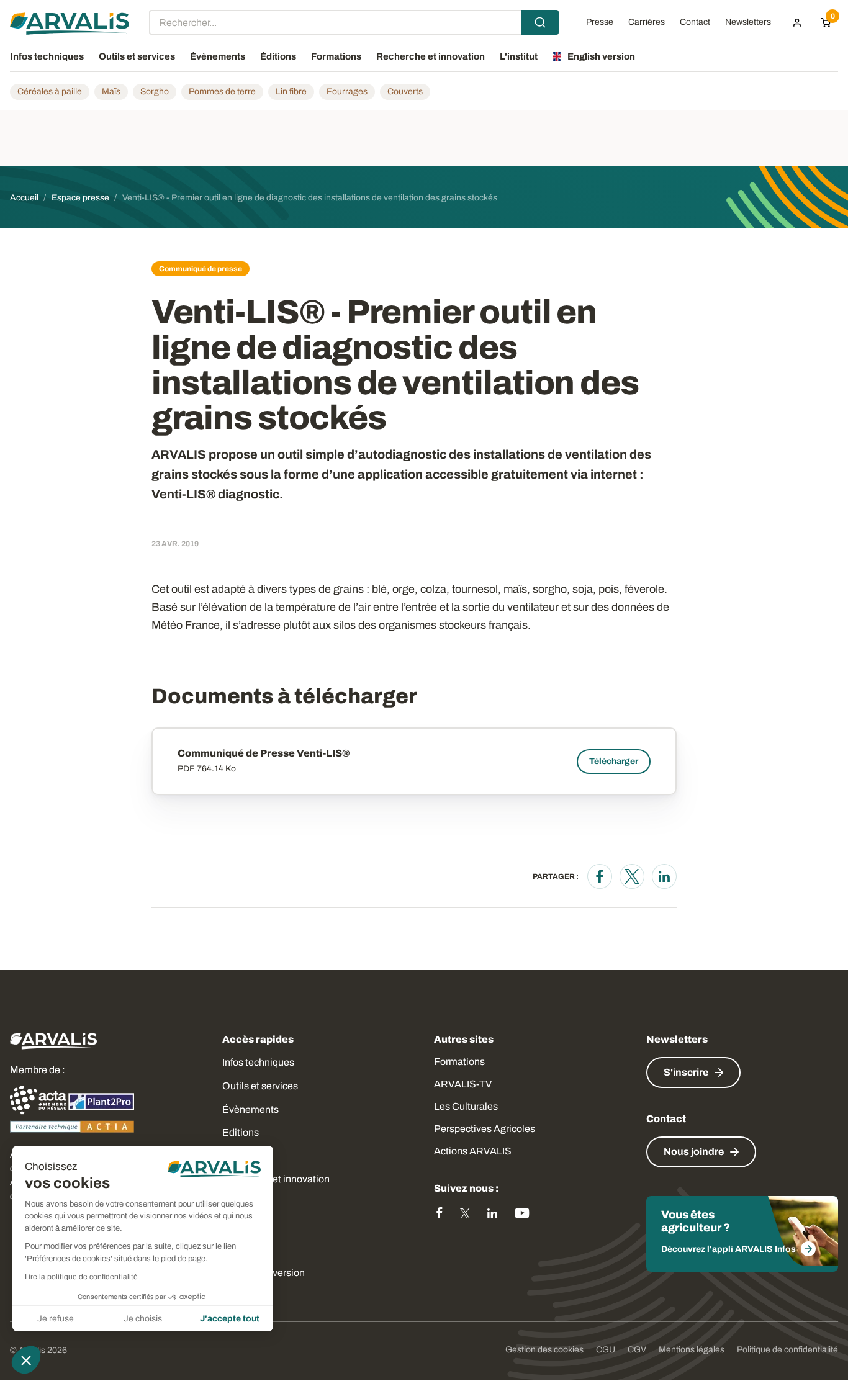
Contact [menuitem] (695, 22)
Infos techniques (258, 1062)
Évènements (250, 1109)
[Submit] (540, 22)
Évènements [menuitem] (217, 56)
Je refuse (55, 1318)
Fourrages (347, 91)
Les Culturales (466, 1106)
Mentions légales (691, 1349)
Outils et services (260, 1086)
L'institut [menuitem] (519, 56)
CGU (605, 1349)
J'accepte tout (229, 1318)
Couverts (405, 91)
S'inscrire (686, 1072)
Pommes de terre (222, 91)
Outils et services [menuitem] (137, 56)
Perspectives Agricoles (484, 1128)
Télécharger (613, 761)
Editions (240, 1132)
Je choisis (143, 1318)
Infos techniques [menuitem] (47, 56)
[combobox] (354, 22)
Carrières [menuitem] (646, 22)
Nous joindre (694, 1151)
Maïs (111, 91)
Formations (459, 1061)
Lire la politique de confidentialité (81, 1276)
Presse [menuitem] (599, 22)
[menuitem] (797, 22)
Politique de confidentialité (787, 1349)
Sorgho (154, 91)
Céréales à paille (49, 91)
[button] (26, 1360)
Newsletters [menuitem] (748, 22)
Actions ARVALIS (473, 1151)
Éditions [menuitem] (278, 56)
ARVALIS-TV (463, 1084)
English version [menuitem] (601, 56)
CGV (637, 1349)
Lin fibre (291, 91)
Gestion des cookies (544, 1349)
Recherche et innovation (276, 1179)
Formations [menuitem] (336, 56)
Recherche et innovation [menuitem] (430, 56)
